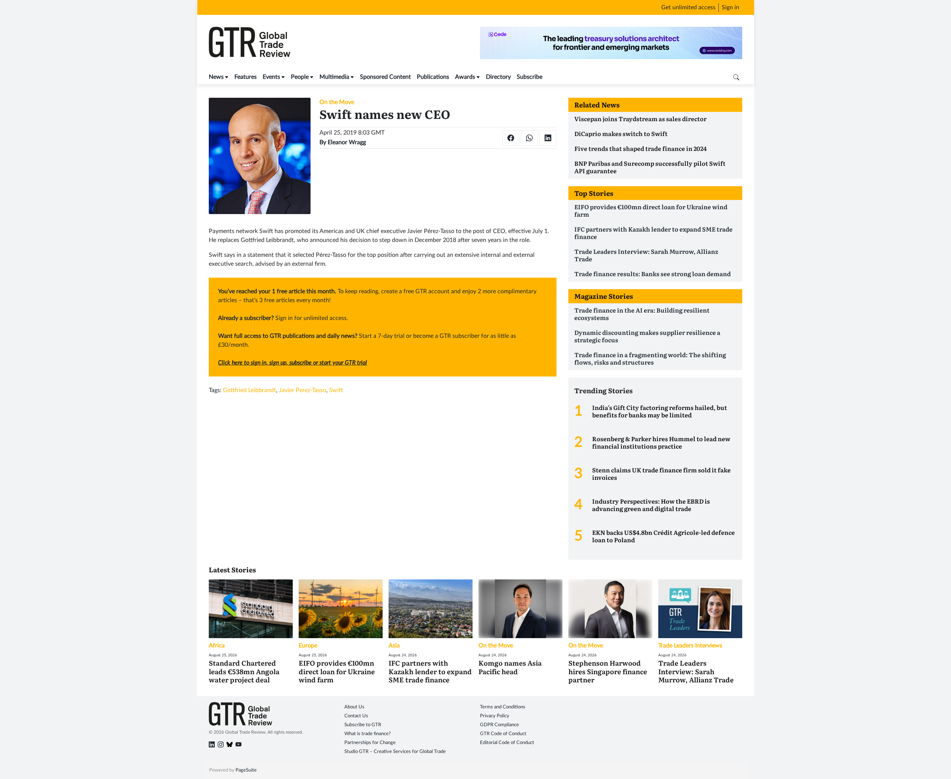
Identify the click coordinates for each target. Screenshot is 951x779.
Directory (498, 77)
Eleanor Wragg (347, 142)
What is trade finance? (367, 733)
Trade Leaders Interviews (690, 646)
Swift (336, 390)
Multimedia (334, 77)
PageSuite (246, 770)
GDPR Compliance (499, 725)
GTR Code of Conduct (503, 733)
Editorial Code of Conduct (507, 742)
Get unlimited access (688, 7)
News (216, 77)
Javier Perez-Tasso (302, 390)
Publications (433, 77)
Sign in (730, 7)
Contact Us (356, 716)
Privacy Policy (494, 716)
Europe (308, 646)
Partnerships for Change (370, 742)
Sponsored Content (385, 77)
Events (271, 77)
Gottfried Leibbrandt (249, 390)
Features (245, 77)
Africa (217, 646)
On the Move (336, 102)
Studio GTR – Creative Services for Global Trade (395, 751)
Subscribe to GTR (362, 725)
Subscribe (529, 77)
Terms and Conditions (502, 707)
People (300, 77)
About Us (354, 707)
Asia (394, 646)
